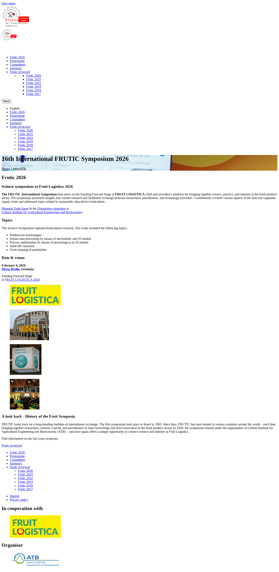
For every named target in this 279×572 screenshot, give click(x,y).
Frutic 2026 (17, 57)
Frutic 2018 (33, 90)
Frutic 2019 (33, 86)
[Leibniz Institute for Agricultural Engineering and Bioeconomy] (35, 567)
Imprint (14, 496)
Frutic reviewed (20, 72)
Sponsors (16, 68)
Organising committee (51, 208)
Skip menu (9, 3)
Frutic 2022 (33, 83)
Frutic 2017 (33, 94)
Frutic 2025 (33, 79)
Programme (17, 61)
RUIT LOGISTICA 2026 (23, 279)
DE (12, 46)
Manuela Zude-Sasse (15, 208)
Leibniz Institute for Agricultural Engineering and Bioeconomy (42, 212)
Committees (17, 64)
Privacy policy (19, 499)
